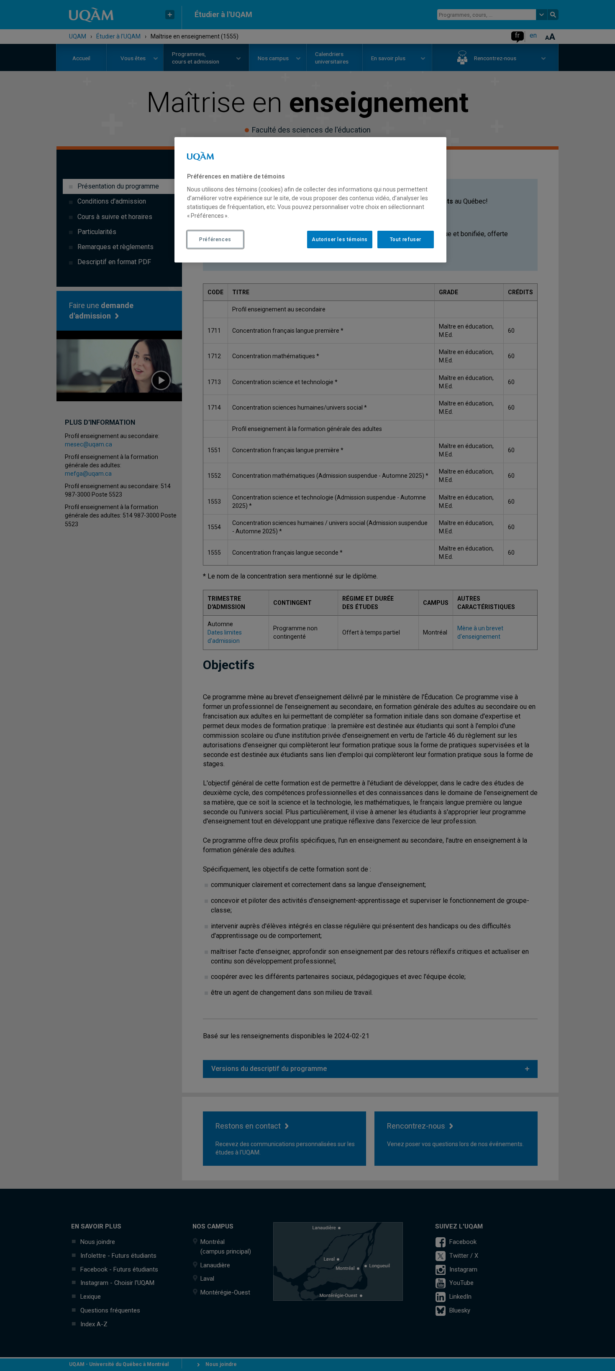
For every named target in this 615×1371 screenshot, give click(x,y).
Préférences (215, 239)
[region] (310, 199)
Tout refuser (405, 239)
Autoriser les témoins (340, 239)
